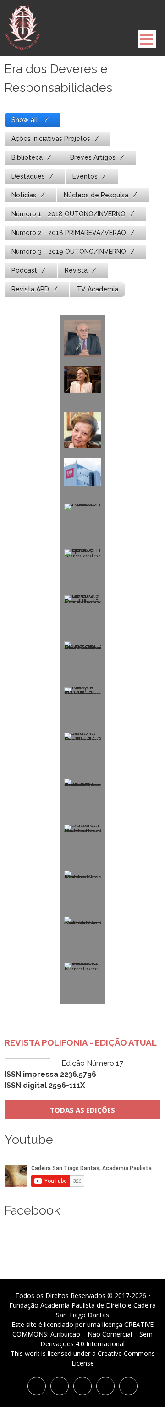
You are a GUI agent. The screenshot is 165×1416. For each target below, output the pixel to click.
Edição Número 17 (64, 1074)
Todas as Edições (82, 1109)
